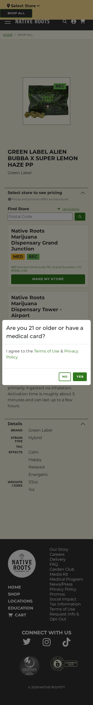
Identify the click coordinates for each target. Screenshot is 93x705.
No (64, 377)
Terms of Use (47, 351)
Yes (79, 377)
